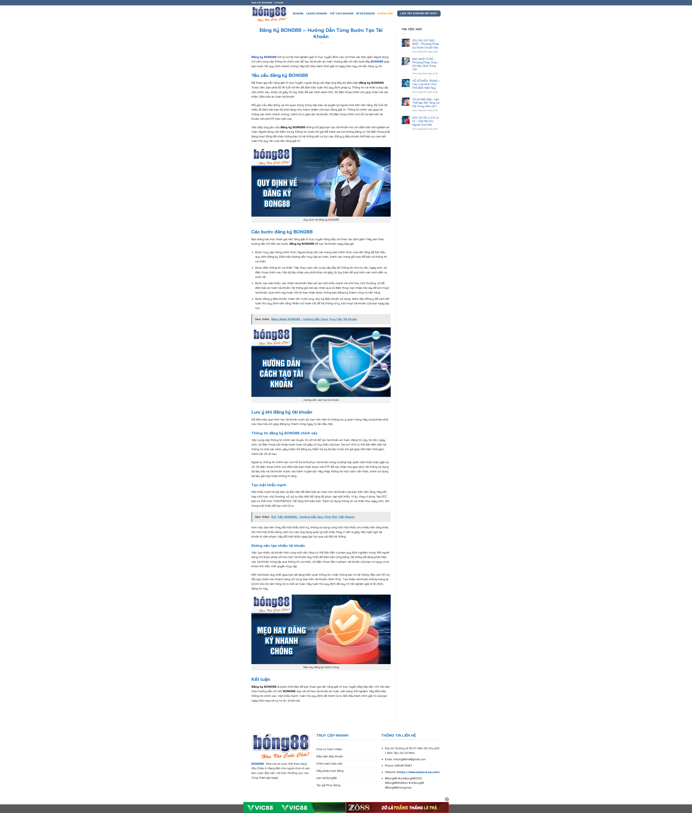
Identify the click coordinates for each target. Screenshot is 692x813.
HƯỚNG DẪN (385, 13)
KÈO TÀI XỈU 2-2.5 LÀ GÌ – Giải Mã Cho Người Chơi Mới (425, 121)
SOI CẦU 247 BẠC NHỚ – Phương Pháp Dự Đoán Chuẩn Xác (425, 44)
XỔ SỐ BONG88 (365, 13)
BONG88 (298, 13)
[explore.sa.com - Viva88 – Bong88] (269, 13)
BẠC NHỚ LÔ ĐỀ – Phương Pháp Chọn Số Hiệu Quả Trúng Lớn (425, 64)
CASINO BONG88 (316, 13)
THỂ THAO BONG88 (341, 13)
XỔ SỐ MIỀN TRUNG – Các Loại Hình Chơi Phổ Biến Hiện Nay (426, 84)
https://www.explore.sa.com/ (418, 772)
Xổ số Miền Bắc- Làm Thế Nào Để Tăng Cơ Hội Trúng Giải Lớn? (426, 103)
